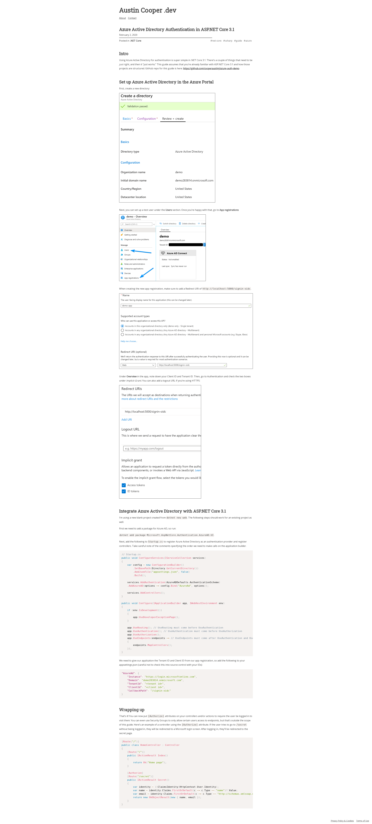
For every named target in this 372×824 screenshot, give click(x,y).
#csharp (227, 40)
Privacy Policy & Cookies (342, 820)
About (122, 18)
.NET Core (135, 40)
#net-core (215, 40)
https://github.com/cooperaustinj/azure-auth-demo (211, 68)
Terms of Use (362, 820)
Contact (132, 18)
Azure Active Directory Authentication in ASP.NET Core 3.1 (176, 29)
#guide (238, 40)
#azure (248, 40)
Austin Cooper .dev (147, 10)
